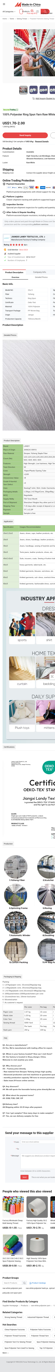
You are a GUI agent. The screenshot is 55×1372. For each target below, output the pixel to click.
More (5, 1353)
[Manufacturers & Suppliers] (27, 4)
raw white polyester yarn (12, 1288)
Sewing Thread (22, 19)
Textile (12, 19)
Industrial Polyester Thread (38, 1317)
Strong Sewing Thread (13, 1317)
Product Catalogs (38, 1283)
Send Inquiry (25, 135)
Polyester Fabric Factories (40, 1329)
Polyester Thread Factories (15, 1335)
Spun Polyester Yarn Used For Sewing (19, 1348)
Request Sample (42, 141)
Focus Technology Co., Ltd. (32, 1362)
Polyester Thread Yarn (40, 1335)
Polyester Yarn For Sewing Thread (18, 1342)
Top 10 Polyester (46, 1348)
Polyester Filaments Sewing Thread (42, 19)
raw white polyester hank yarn (37, 1288)
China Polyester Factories (15, 1329)
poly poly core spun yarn (12, 1293)
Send (24, 1177)
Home (5, 19)
